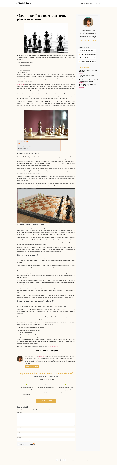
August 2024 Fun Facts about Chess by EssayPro (88, 71)
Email (18, 432)
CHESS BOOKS (89, 3)
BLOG (82, 3)
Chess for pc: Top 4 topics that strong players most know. (41, 17)
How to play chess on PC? (23, 148)
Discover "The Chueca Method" (88, 40)
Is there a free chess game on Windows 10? (26, 149)
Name (19, 427)
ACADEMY (98, 3)
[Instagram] (60, 460)
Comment (19, 412)
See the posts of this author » (32, 366)
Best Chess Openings (53, 346)
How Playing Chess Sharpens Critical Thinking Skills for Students (88, 80)
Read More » (81, 73)
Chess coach (42, 356)
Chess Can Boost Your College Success (86, 75)
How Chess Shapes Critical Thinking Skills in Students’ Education (88, 85)
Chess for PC (20, 84)
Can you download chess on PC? (24, 146)
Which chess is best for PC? (23, 145)
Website (19, 437)
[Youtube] (64, 460)
